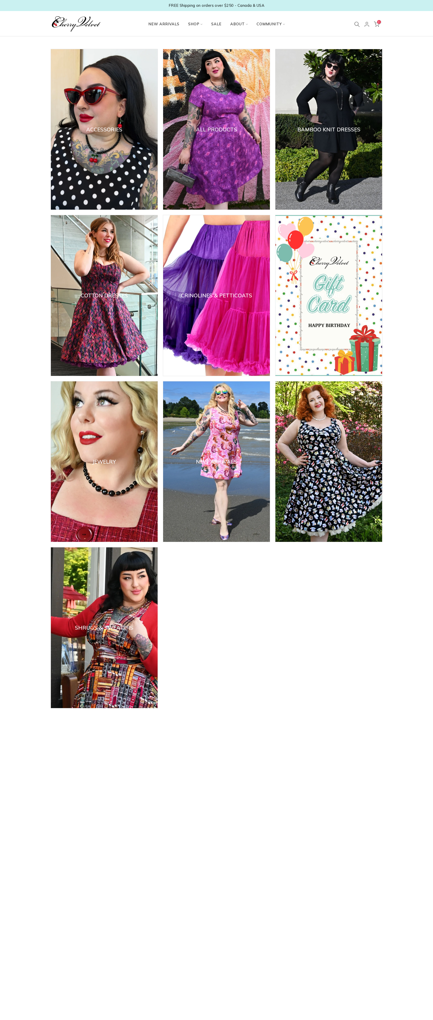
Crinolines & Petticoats (216, 296)
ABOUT (237, 24)
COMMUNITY (269, 24)
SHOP (193, 24)
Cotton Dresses (104, 296)
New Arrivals (216, 462)
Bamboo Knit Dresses (328, 129)
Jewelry (104, 462)
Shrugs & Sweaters (104, 628)
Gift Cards (329, 296)
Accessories (104, 129)
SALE (216, 24)
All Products (216, 129)
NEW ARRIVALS (163, 24)
